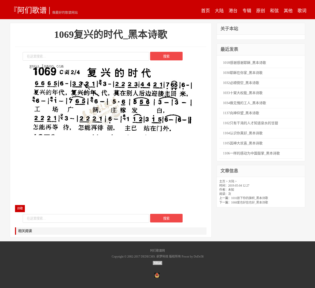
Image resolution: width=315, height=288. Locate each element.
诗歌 (20, 208)
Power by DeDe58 (193, 256)
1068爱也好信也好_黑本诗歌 (249, 202)
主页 (222, 181)
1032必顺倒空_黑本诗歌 (241, 83)
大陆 (219, 10)
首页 (205, 10)
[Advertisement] (110, 170)
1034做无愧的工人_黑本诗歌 (244, 103)
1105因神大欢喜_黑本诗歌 (243, 143)
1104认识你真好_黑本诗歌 (243, 133)
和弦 (274, 10)
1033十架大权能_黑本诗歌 (243, 93)
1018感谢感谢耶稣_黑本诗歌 (244, 63)
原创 (260, 10)
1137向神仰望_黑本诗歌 (241, 113)
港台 (233, 10)
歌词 (302, 10)
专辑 (246, 10)
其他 (288, 10)
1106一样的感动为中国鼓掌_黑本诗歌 (251, 153)
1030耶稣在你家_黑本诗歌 (243, 73)
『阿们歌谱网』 (28, 10)
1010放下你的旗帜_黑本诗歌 (249, 198)
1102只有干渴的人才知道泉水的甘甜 (250, 123)
